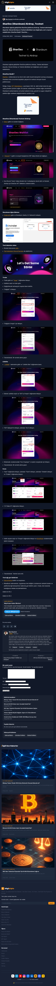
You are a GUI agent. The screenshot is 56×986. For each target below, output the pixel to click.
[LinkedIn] (31, 976)
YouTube (21, 647)
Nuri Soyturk (9, 19)
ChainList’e (7, 215)
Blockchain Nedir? (5, 934)
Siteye (6, 122)
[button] (28, 139)
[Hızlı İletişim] (35, 976)
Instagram (28, 647)
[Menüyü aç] (53, 2)
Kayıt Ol (51, 903)
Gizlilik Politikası (5, 958)
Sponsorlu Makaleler (6, 924)
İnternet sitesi (6, 687)
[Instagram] (24, 976)
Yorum (5, 678)
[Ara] (49, 2)
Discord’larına (8, 580)
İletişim (3, 956)
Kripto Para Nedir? (5, 931)
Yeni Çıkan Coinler (5, 917)
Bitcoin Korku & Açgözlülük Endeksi (9, 944)
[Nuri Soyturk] (4, 19)
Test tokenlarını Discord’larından (13, 251)
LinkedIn (35, 647)
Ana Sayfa (5, 16)
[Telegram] (16, 976)
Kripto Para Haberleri (6, 909)
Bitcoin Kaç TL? (5, 922)
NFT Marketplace (16, 86)
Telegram (14, 647)
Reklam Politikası (32, 615)
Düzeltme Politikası (20, 615)
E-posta (5, 684)
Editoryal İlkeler (9, 615)
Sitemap (3, 966)
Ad (4, 681)
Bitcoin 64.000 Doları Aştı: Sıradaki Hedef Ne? (17, 704)
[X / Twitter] (12, 976)
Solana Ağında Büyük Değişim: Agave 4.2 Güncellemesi (20, 712)
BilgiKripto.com (24, 979)
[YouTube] (20, 976)
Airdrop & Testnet (12, 16)
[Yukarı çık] (52, 983)
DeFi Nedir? (4, 936)
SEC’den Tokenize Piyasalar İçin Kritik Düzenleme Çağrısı (20, 708)
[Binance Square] (43, 976)
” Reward (7, 156)
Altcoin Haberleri (5, 914)
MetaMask (40, 538)
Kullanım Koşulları (5, 960)
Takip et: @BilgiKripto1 (12, 611)
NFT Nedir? (4, 939)
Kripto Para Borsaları (6, 941)
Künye (3, 953)
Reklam (3, 963)
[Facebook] (28, 976)
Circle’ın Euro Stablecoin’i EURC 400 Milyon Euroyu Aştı (20, 717)
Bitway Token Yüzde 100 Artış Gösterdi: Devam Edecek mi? (21, 699)
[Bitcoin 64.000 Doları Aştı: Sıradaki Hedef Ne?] (28, 809)
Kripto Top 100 (5, 919)
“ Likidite (6, 364)
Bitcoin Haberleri (5, 912)
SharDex (5, 77)
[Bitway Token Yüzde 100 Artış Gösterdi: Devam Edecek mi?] (28, 764)
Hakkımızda (4, 951)
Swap (15, 280)
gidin (16, 248)
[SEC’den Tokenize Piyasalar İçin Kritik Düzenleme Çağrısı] (28, 853)
